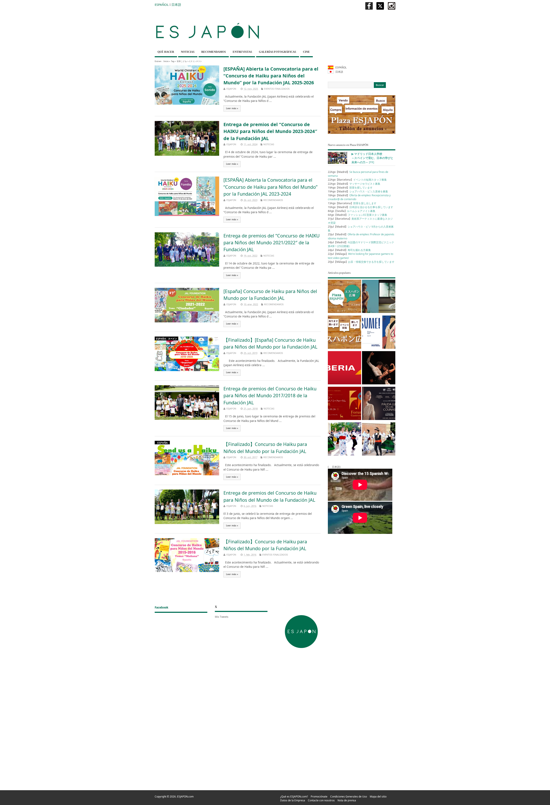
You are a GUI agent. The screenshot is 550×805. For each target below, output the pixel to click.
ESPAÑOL (162, 4)
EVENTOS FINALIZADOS (277, 88)
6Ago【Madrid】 (357, 215)
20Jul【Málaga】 (361, 262)
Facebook (161, 607)
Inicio (166, 61)
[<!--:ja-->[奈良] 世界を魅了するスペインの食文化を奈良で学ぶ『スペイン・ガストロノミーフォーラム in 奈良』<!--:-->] (344, 404)
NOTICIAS (187, 51)
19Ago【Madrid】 (350, 187)
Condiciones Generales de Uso (348, 796)
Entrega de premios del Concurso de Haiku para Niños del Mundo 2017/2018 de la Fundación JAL (269, 395)
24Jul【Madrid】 (349, 250)
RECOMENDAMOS (213, 51)
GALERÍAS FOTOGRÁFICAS (277, 51)
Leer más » (232, 108)
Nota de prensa (347, 800)
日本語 (176, 4)
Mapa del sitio (378, 796)
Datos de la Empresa (292, 800)
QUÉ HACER (165, 51)
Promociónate (319, 796)
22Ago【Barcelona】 (357, 179)
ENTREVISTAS (242, 51)
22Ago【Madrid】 (354, 184)
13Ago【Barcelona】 (352, 203)
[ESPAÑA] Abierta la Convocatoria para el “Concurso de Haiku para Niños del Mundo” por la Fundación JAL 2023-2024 (270, 187)
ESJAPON (231, 88)
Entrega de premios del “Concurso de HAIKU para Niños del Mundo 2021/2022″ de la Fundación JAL (271, 243)
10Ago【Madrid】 (360, 207)
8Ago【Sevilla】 (351, 211)
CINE (306, 51)
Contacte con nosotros (321, 800)
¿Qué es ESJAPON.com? (294, 796)
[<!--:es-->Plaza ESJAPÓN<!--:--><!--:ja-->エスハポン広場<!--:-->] (344, 297)
